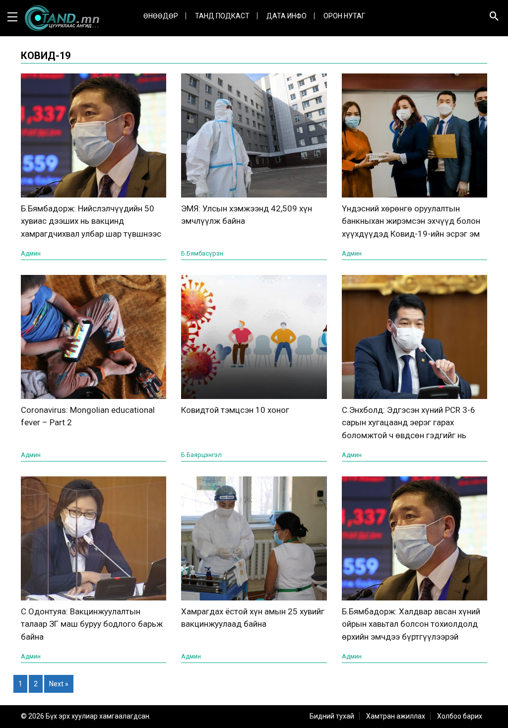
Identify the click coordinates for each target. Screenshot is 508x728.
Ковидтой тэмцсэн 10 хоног (235, 410)
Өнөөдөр (160, 15)
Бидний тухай (332, 716)
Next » (58, 684)
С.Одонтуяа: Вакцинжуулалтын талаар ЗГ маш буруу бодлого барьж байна (92, 624)
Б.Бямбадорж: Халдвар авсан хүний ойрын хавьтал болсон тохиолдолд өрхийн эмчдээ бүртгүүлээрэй (411, 624)
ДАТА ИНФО (286, 15)
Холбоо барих (459, 716)
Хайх (400, 64)
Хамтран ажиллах (395, 716)
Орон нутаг (344, 15)
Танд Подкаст (222, 15)
